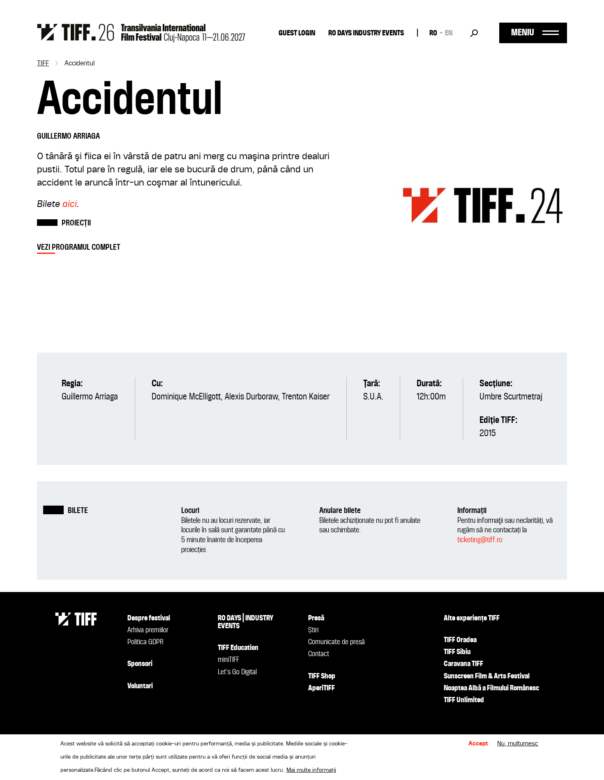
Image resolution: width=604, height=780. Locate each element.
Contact (318, 654)
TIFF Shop (321, 676)
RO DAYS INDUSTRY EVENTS (366, 33)
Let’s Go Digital (237, 672)
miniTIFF (228, 660)
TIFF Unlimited (464, 700)
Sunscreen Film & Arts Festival (487, 676)
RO (433, 33)
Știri (313, 630)
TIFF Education (238, 648)
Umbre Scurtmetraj (511, 397)
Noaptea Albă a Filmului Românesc (491, 688)
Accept (478, 744)
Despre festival (148, 618)
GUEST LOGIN (297, 33)
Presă (316, 618)
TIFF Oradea (460, 640)
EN (448, 33)
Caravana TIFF (463, 664)
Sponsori (139, 664)
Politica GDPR (145, 642)
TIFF (43, 64)
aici (69, 204)
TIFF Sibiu (457, 652)
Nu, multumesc (517, 744)
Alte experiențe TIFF (472, 618)
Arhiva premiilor (147, 630)
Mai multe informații (311, 770)
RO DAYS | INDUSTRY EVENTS (245, 622)
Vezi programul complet (78, 247)
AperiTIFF (321, 688)
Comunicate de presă (336, 642)
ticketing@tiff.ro (479, 539)
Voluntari (140, 686)
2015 (488, 433)
